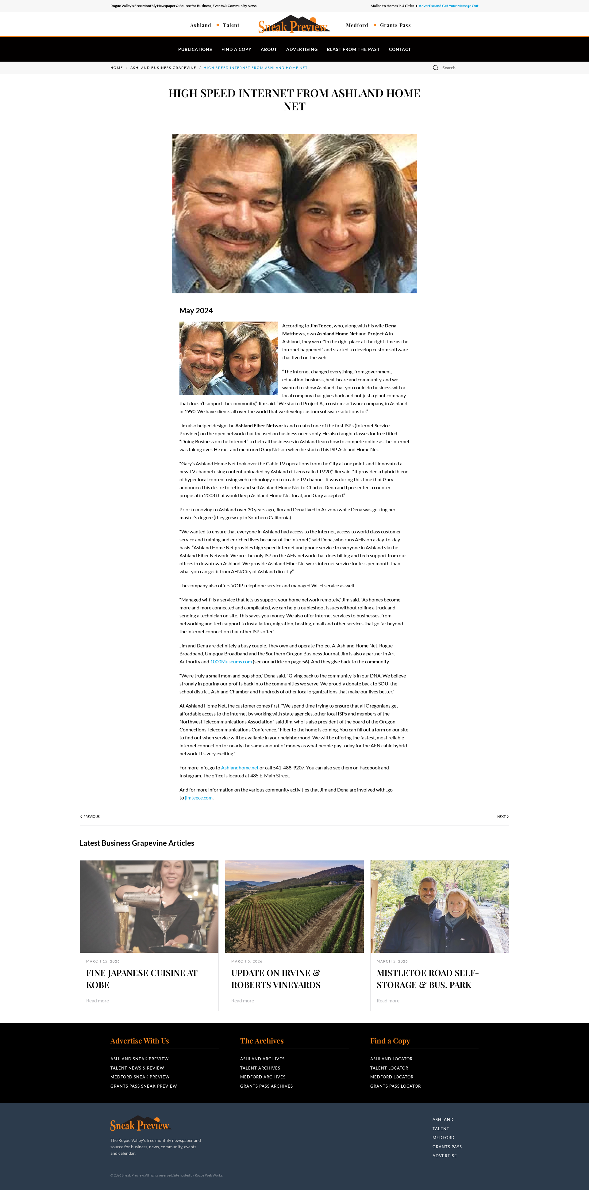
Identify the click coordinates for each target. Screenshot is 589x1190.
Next (501, 816)
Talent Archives (260, 1068)
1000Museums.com (231, 661)
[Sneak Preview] (141, 1122)
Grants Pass (395, 24)
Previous (91, 816)
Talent (231, 24)
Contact (400, 49)
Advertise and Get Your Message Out (449, 5)
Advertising (302, 49)
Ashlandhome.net (240, 767)
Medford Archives (263, 1076)
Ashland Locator (391, 1058)
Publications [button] (195, 49)
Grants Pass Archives (266, 1086)
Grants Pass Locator (395, 1086)
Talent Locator (389, 1068)
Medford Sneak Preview (140, 1076)
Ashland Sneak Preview (139, 1058)
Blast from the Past (353, 49)
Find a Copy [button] (236, 49)
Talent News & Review (137, 1068)
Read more (97, 1000)
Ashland (200, 24)
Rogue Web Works (208, 1175)
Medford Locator (392, 1076)
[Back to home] (294, 24)
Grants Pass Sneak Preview (143, 1086)
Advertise (445, 1155)
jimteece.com (199, 797)
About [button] (269, 49)
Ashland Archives (262, 1058)
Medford (357, 24)
